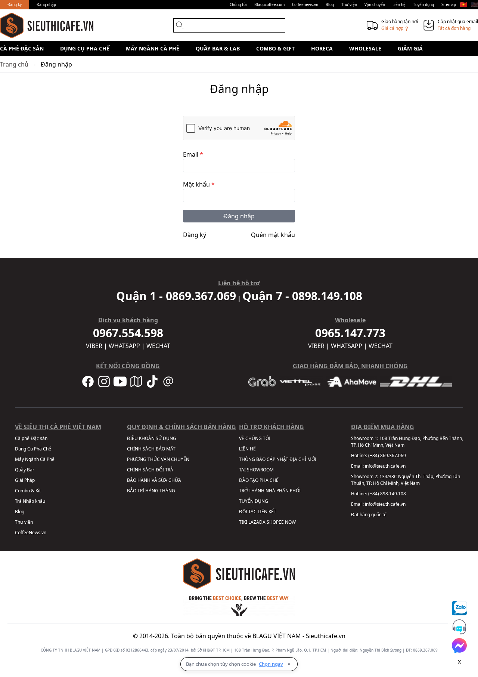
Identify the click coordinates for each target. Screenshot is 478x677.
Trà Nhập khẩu (30, 501)
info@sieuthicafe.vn (385, 466)
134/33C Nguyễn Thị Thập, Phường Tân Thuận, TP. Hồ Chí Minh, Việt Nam (405, 479)
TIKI (243, 522)
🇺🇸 (474, 4)
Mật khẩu (199, 184)
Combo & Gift (275, 48)
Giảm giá (410, 48)
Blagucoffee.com (269, 4)
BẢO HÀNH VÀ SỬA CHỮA (154, 480)
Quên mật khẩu (273, 235)
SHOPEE (275, 522)
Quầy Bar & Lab (218, 48)
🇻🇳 (463, 4)
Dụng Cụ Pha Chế (84, 48)
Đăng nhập (46, 4)
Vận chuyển (374, 4)
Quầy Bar (24, 470)
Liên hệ (399, 4)
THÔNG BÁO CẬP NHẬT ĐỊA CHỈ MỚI (277, 459)
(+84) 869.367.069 (387, 455)
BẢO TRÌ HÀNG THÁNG (151, 490)
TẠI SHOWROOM (256, 470)
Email (193, 154)
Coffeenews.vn (305, 4)
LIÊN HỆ (247, 449)
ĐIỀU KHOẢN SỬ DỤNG (151, 438)
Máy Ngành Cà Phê (152, 48)
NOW (290, 522)
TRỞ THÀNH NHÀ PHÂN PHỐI (270, 490)
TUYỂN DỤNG (253, 501)
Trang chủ (14, 64)
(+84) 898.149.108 (387, 493)
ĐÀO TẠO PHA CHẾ (259, 480)
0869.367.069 (425, 650)
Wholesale (365, 48)
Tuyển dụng (423, 4)
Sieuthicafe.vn (325, 636)
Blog (330, 4)
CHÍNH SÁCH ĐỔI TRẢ (150, 470)
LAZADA (257, 522)
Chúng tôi (238, 4)
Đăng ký (14, 4)
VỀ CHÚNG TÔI (254, 438)
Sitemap (448, 4)
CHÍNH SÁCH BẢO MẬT (151, 449)
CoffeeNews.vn (30, 532)
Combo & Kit (28, 490)
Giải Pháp (25, 480)
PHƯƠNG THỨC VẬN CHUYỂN (158, 459)
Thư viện (349, 4)
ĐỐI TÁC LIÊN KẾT (257, 511)
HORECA (322, 48)
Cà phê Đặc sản (22, 48)
